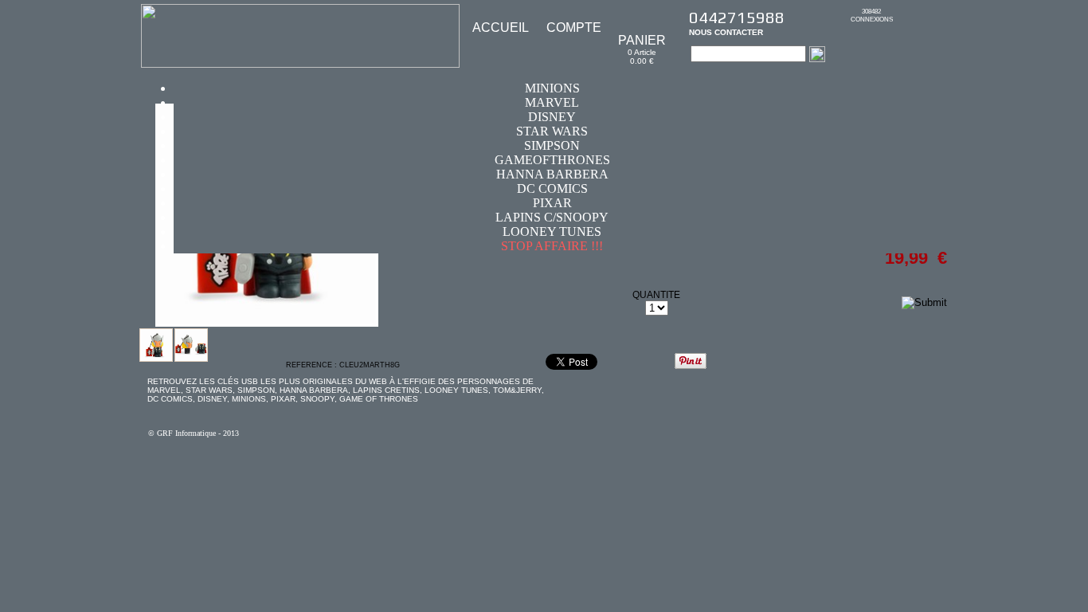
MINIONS (552, 88)
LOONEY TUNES (552, 231)
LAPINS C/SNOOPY (552, 217)
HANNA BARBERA (552, 174)
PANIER (642, 40)
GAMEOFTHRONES (552, 160)
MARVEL (552, 102)
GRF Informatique (186, 433)
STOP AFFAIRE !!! (552, 246)
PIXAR (552, 203)
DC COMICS (552, 188)
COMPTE (573, 27)
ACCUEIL (500, 27)
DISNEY (552, 117)
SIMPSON (552, 145)
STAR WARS (552, 131)
